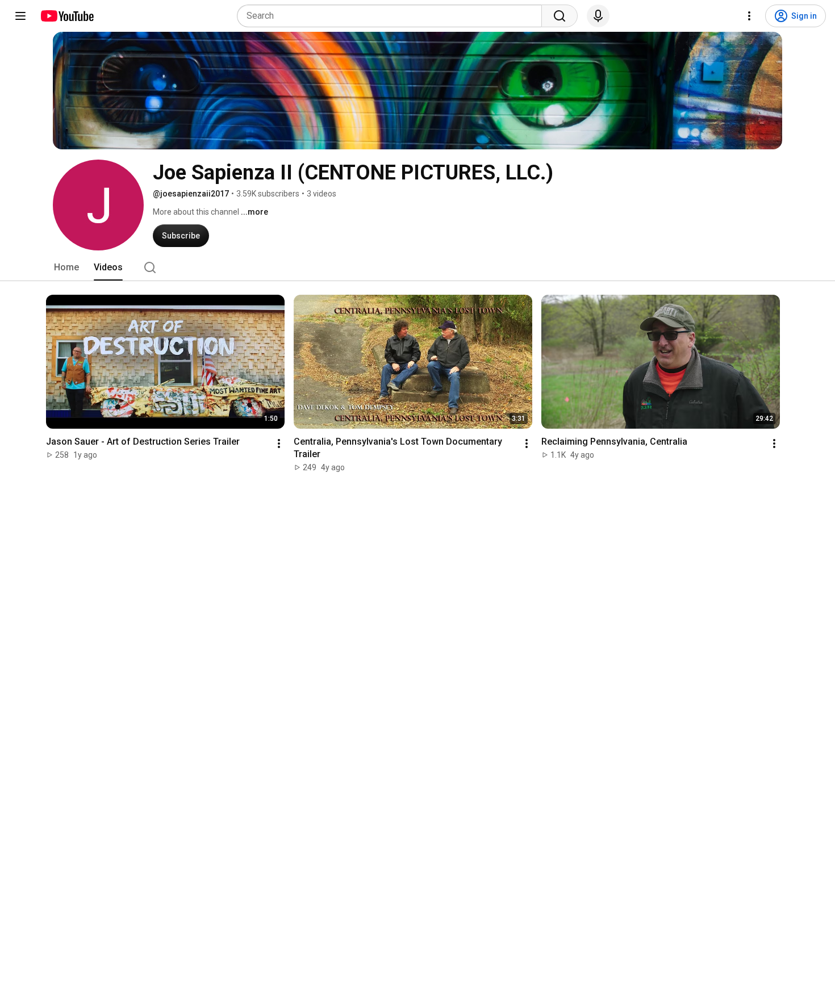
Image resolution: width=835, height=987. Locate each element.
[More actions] (279, 443)
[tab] (66, 267)
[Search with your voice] (598, 16)
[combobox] (393, 16)
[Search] (559, 16)
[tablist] (417, 267)
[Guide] (20, 16)
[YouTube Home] (67, 16)
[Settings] (749, 16)
